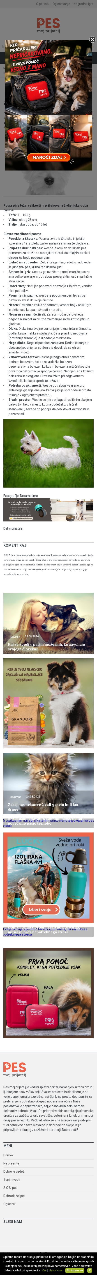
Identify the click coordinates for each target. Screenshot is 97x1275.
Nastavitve (55, 1270)
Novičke (15, 637)
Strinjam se (75, 1270)
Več (44, 1270)
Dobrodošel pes (14, 1196)
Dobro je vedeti (14, 1171)
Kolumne (15, 797)
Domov (8, 1155)
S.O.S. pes (10, 1188)
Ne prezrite (11, 1163)
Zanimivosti (11, 1179)
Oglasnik (9, 1204)
